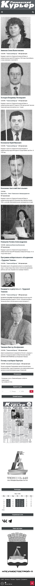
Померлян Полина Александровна (14, 242)
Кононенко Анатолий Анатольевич (14, 188)
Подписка (18, 579)
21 (22, 504)
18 (8, 504)
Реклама (13, 579)
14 (22, 502)
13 (17, 502)
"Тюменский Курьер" (12, 53)
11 (8, 502)
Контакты (7, 579)
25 (8, 506)
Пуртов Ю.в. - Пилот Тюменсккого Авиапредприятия (15, 193)
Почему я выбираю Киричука (12, 361)
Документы (24, 579)
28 (22, 506)
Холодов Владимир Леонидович (13, 98)
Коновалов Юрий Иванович (11, 143)
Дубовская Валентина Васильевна (15, 245)
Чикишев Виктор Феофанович (12, 347)
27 (17, 506)
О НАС (2, 579)
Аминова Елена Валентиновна (12, 50)
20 (17, 504)
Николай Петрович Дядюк (13, 364)
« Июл (3, 510)
